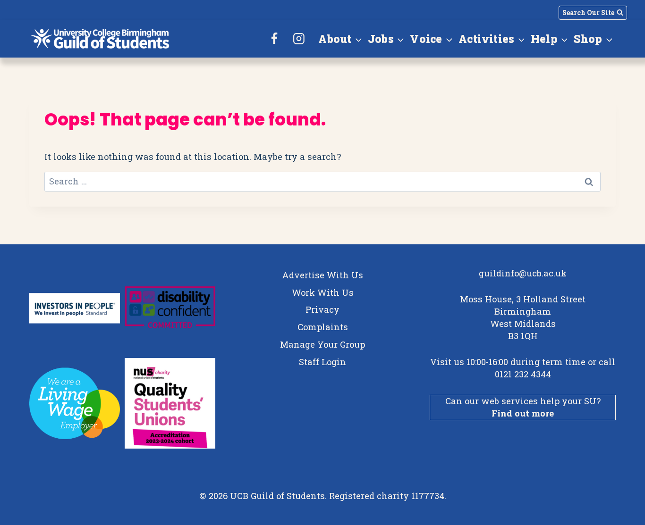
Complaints (322, 327)
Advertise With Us (322, 275)
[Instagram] (299, 38)
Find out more (523, 413)
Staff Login (322, 361)
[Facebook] (275, 38)
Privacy (322, 309)
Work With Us (323, 292)
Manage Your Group (322, 344)
